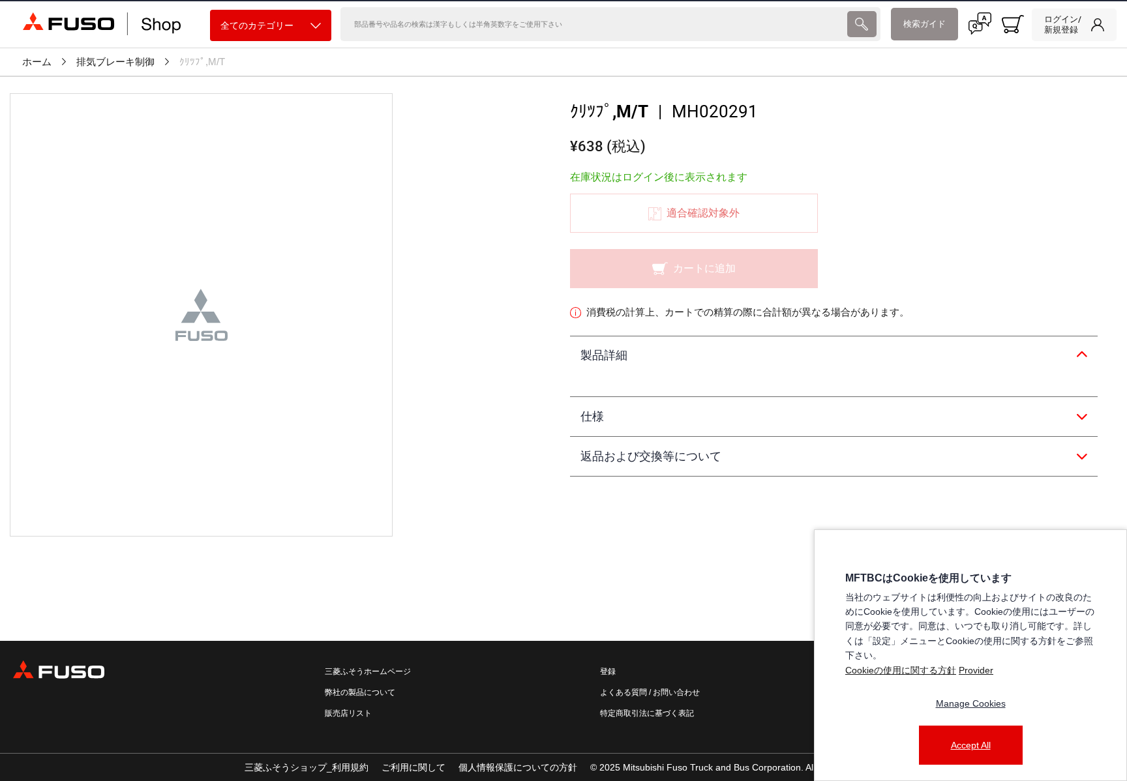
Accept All (971, 745)
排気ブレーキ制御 (115, 62)
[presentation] (862, 24)
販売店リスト (348, 713)
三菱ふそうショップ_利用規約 (306, 767)
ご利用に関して (413, 767)
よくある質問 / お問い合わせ (650, 692)
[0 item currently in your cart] (1013, 24)
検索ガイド (924, 24)
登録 (608, 671)
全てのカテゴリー (256, 25)
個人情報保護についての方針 (517, 767)
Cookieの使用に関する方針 (900, 670)
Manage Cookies (971, 703)
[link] (1074, 24)
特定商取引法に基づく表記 (647, 713)
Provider (976, 670)
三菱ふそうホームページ (368, 671)
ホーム (37, 62)
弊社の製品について (360, 692)
